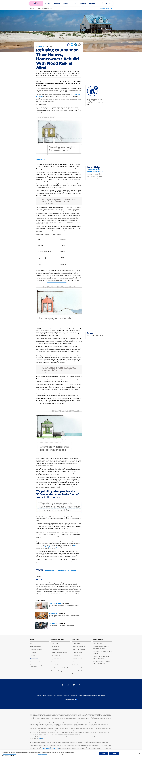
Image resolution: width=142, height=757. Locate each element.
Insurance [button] (48, 3)
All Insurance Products (78, 674)
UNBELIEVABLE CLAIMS (55, 603)
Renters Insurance (77, 653)
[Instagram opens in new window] (74, 685)
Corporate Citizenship (36, 649)
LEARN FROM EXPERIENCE (39, 8)
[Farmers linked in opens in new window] (75, 44)
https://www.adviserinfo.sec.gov (51, 748)
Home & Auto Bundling (78, 649)
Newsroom (33, 653)
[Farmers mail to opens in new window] (79, 44)
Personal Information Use (9, 754)
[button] (102, 3)
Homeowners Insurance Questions (67, 570)
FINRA (39, 738)
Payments (92, 3)
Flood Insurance (97, 643)
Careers (44, 695)
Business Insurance (77, 665)
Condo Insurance (77, 656)
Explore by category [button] (105, 8)
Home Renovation (49, 570)
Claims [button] (75, 3)
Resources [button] (83, 3)
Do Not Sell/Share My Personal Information (88, 695)
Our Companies (101, 695)
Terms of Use (66, 695)
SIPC (43, 738)
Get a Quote (57, 3)
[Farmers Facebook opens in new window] (68, 44)
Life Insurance (76, 662)
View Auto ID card (56, 665)
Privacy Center (74, 695)
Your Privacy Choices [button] (71, 699)
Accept (114, 753)
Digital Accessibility (58, 695)
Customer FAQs (34, 656)
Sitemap (39, 695)
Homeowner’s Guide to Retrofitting (56, 282)
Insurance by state (77, 668)
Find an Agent (66, 3)
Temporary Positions (36, 662)
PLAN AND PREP (53, 613)
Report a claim (55, 649)
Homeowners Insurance (78, 646)
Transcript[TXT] (40, 159)
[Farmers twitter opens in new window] (72, 44)
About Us (32, 643)
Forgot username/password (59, 653)
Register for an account (57, 659)
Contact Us (49, 695)
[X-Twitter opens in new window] (68, 685)
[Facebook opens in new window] (63, 685)
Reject (103, 753)
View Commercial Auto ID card (59, 668)
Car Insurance (76, 643)
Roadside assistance (56, 662)
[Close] (139, 753)
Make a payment (55, 656)
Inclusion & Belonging (36, 646)
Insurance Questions (78, 671)
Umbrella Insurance (77, 659)
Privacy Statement (42, 754)
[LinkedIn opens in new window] (79, 685)
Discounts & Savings (56, 671)
